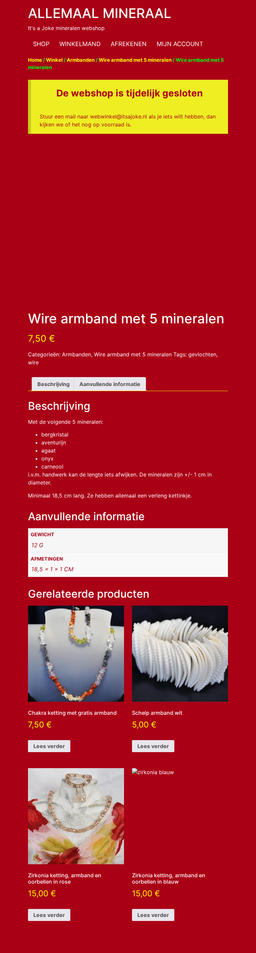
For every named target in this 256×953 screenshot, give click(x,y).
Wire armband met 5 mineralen (135, 60)
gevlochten (202, 354)
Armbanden (81, 60)
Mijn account (180, 43)
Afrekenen (129, 43)
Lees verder (49, 746)
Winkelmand (80, 43)
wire (33, 362)
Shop (41, 43)
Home (35, 60)
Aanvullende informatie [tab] (109, 384)
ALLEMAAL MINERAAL (99, 13)
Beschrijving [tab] (53, 384)
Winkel (54, 60)
